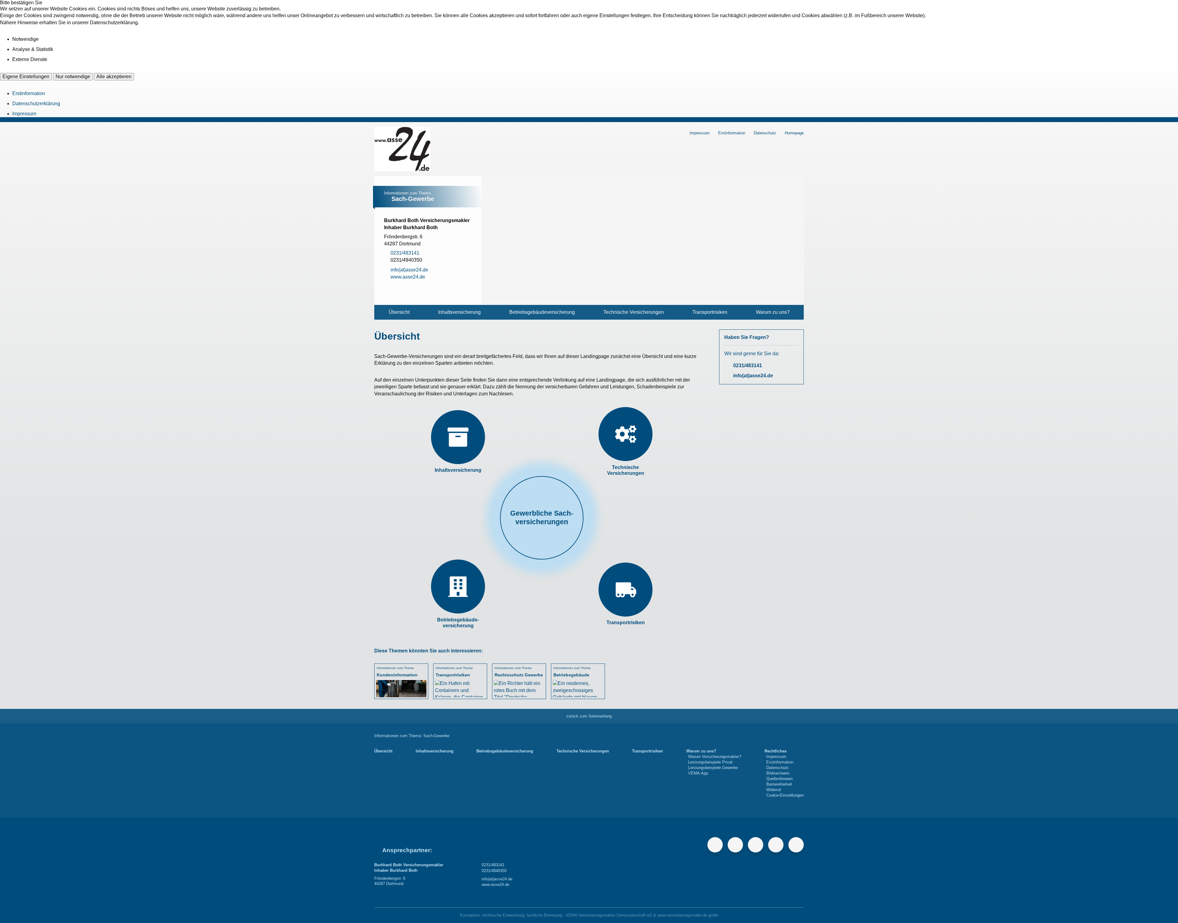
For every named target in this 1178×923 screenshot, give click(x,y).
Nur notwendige (73, 76)
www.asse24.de (495, 884)
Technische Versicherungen (633, 312)
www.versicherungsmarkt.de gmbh (687, 915)
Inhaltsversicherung (459, 312)
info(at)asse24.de (753, 375)
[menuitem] (399, 312)
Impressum (24, 113)
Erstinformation (28, 93)
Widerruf (773, 789)
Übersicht (399, 312)
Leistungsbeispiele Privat (710, 762)
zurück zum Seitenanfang (589, 716)
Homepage (794, 133)
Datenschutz (765, 133)
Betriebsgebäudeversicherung (542, 312)
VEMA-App (698, 773)
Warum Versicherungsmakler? (714, 756)
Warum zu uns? (773, 312)
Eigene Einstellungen (25, 76)
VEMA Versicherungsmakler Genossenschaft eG (609, 915)
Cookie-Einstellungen (785, 795)
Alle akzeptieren (114, 76)
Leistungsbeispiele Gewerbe (713, 767)
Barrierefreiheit (779, 784)
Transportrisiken (709, 312)
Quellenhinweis (779, 778)
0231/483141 (747, 365)
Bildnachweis (778, 773)
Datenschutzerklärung (36, 103)
